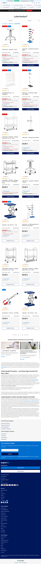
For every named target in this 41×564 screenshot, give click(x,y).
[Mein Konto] (37, 2)
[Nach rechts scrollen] (39, 10)
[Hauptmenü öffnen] (1, 2)
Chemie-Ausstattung (5, 423)
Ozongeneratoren (26, 400)
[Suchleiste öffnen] (32, 2)
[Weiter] (22, 335)
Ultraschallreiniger (34, 379)
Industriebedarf (4, 367)
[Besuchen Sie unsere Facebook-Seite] (3, 502)
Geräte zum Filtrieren (5, 425)
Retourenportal (20, 471)
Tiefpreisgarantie (6, 59)
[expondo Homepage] (2, 23)
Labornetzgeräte (34, 400)
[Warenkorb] (39, 2)
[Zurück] (18, 335)
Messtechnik (3, 439)
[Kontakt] (35, 2)
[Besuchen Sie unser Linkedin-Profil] (5, 502)
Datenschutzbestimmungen (22, 456)
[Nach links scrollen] (1, 10)
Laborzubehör (4, 437)
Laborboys (3, 435)
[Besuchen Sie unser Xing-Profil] (7, 502)
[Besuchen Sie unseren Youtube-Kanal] (1, 502)
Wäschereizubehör (5, 427)
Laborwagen (3, 433)
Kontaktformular (20, 467)
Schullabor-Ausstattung (6, 428)
